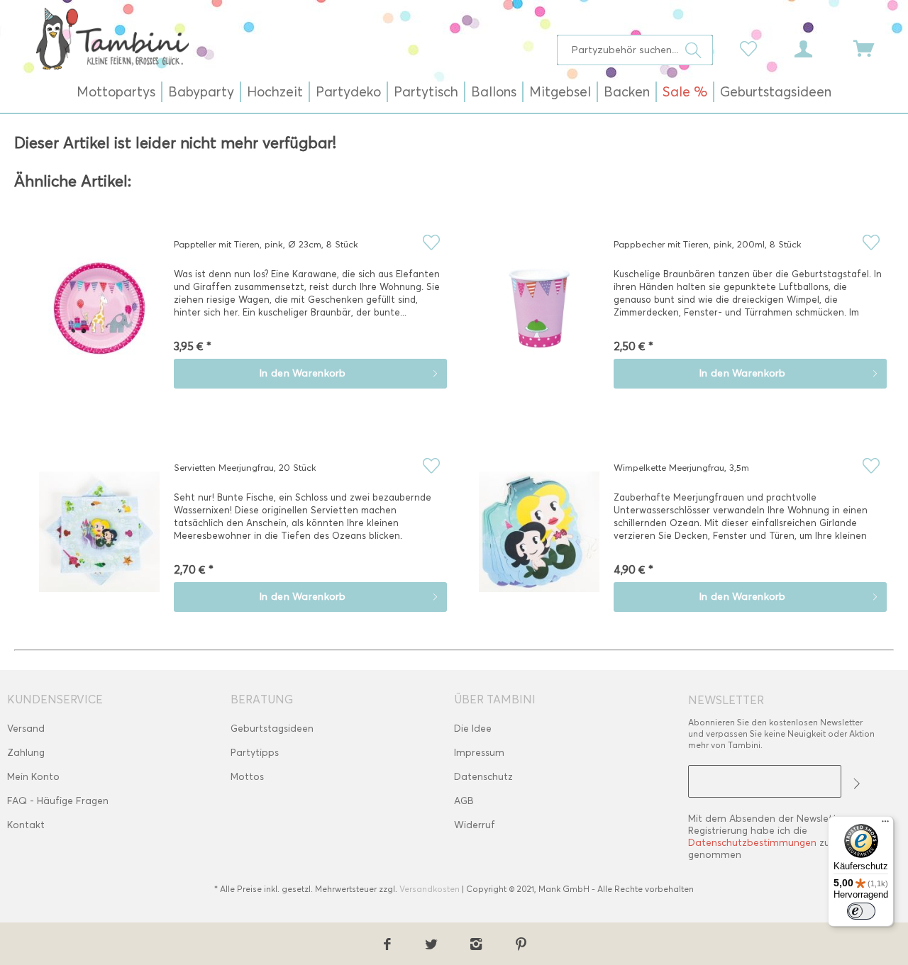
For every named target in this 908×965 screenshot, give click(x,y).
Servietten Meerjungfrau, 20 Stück (245, 467)
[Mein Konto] (816, 47)
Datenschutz (483, 777)
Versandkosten (429, 888)
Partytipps (255, 753)
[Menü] (885, 824)
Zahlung (26, 753)
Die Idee (473, 729)
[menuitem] (635, 50)
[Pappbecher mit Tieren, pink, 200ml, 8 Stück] (539, 318)
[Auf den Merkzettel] (431, 242)
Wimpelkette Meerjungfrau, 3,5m (681, 467)
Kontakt (26, 825)
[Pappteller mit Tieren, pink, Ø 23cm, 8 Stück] (99, 318)
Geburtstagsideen (272, 729)
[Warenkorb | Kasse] (872, 47)
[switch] (861, 911)
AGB (464, 801)
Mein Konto (33, 777)
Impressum (479, 753)
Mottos (247, 777)
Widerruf (474, 825)
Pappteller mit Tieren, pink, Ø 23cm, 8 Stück (266, 244)
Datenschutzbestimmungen (752, 843)
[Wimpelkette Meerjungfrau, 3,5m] (539, 541)
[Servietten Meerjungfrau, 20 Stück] (99, 541)
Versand (26, 729)
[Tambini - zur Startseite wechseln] (112, 38)
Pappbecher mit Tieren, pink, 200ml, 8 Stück (708, 244)
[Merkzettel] (752, 47)
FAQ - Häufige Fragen (58, 801)
